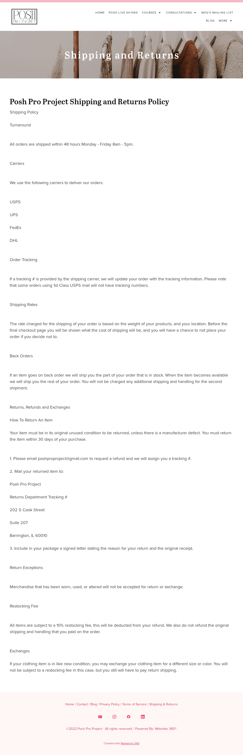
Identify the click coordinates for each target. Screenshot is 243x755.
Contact (82, 704)
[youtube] (100, 716)
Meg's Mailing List (217, 12)
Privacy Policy (110, 704)
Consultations (181, 12)
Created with (121, 743)
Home (100, 12)
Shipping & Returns (163, 704)
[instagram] (114, 716)
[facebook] (128, 716)
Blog (210, 21)
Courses (151, 12)
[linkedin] (143, 716)
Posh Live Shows (123, 12)
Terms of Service (134, 704)
